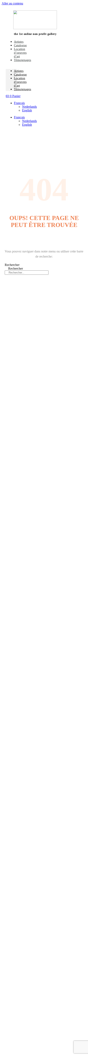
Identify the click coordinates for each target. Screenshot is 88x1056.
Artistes (19, 70)
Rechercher (12, 265)
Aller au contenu (12, 3)
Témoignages (22, 60)
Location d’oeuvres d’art (20, 52)
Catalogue (20, 74)
